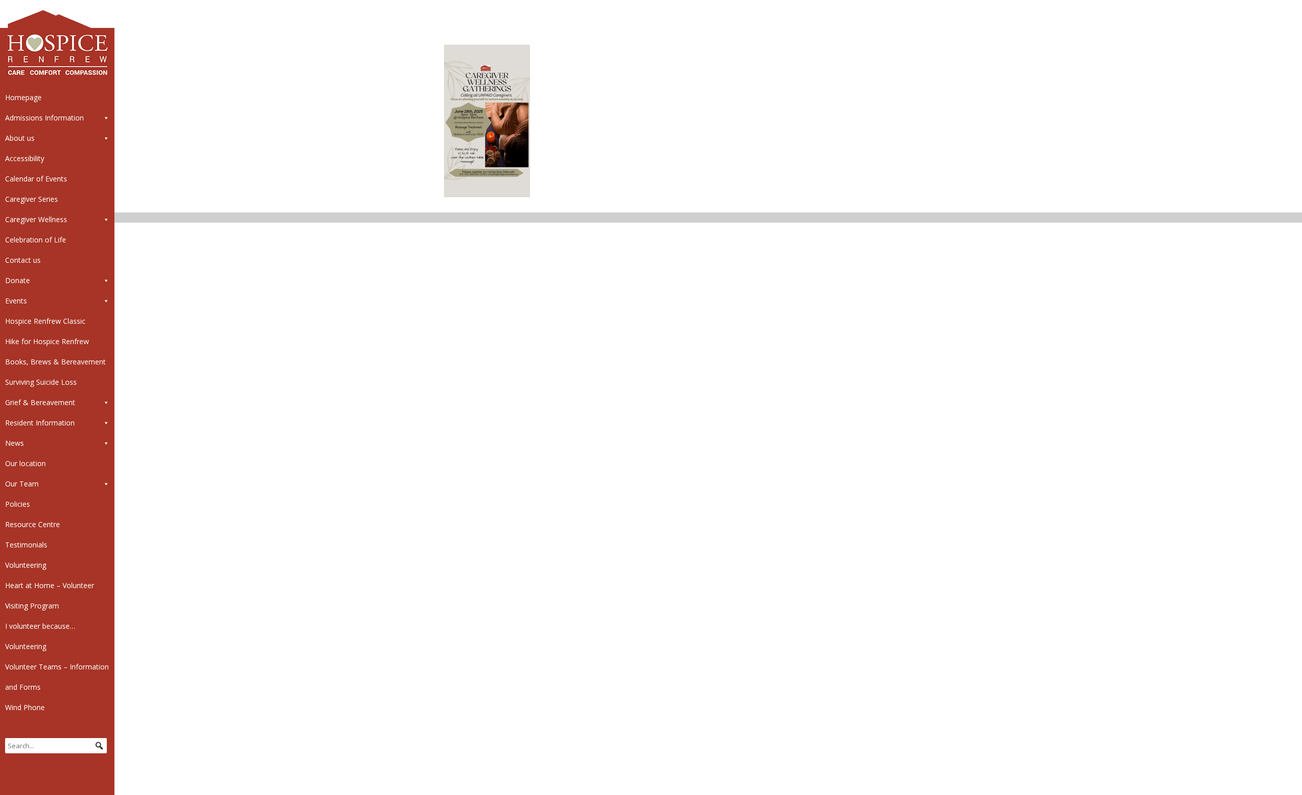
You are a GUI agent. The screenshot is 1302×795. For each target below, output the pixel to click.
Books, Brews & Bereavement (55, 361)
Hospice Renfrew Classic (45, 321)
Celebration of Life (35, 239)
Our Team (22, 483)
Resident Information (40, 422)
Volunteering (25, 565)
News (14, 443)
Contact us (23, 260)
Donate (17, 280)
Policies (17, 504)
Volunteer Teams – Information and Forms (57, 677)
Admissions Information (44, 118)
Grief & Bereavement (40, 402)
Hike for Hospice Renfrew (47, 341)
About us (20, 138)
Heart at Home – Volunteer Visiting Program (49, 595)
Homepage (23, 97)
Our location (25, 463)
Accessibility (24, 158)
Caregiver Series (31, 199)
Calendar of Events (36, 179)
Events (16, 300)
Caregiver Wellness (36, 219)
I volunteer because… (40, 626)
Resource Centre (32, 524)
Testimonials (26, 544)
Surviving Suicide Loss (41, 382)
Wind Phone (25, 707)
